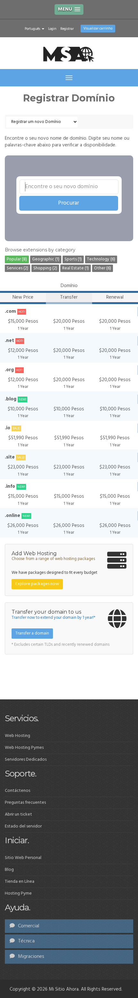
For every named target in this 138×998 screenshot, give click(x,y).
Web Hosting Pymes (24, 747)
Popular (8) (17, 259)
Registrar (67, 29)
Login (52, 29)
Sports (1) (73, 259)
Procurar (68, 203)
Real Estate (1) (75, 268)
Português (33, 29)
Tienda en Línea (19, 881)
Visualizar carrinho (97, 28)
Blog (9, 869)
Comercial (28, 926)
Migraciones (30, 956)
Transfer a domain (32, 633)
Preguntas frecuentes (25, 802)
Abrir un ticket (18, 814)
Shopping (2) (45, 268)
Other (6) (102, 268)
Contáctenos (17, 790)
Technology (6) (101, 259)
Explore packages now (37, 584)
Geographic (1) (45, 259)
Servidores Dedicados (26, 759)
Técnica (26, 941)
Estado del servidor (23, 826)
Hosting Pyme (18, 893)
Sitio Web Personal (23, 858)
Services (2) (17, 268)
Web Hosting (17, 736)
